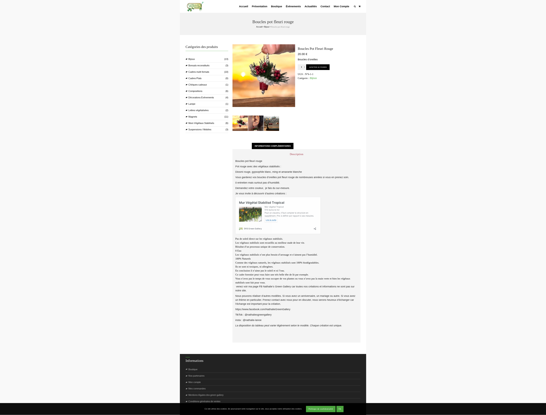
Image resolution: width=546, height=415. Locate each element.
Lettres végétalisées (198, 110)
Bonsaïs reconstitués (198, 65)
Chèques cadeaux (197, 85)
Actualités (311, 6)
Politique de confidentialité (321, 409)
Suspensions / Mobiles (199, 129)
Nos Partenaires (196, 376)
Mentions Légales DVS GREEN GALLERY (206, 395)
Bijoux (266, 27)
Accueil (243, 6)
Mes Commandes (197, 388)
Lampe (191, 104)
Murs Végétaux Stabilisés (201, 123)
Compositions (195, 91)
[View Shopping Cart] (359, 6)
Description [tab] (242, 146)
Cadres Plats (194, 78)
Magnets (192, 117)
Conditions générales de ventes (204, 401)
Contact (325, 6)
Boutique (276, 6)
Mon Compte (341, 6)
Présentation (259, 6)
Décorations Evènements (201, 97)
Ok (340, 409)
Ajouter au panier (318, 67)
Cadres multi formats (198, 72)
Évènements (293, 6)
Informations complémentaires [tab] (273, 146)
